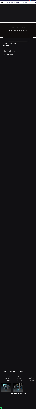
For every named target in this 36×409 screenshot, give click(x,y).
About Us (12, 2)
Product (9, 2)
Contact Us (26, 2)
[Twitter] (28, 0)
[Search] (35, 2)
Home (7, 2)
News (23, 2)
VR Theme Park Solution (16, 2)
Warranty (20, 2)
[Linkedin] (30, 0)
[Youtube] (29, 0)
